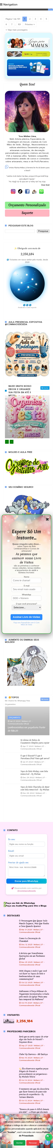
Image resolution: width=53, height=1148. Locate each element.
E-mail (26, 585)
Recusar (33, 1143)
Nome (26, 577)
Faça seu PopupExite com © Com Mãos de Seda (26, 623)
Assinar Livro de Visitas (26, 617)
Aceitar (19, 1143)
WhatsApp (26, 594)
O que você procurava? (26, 603)
